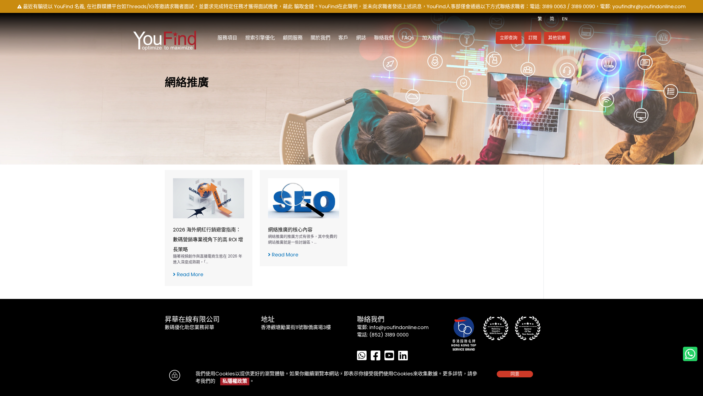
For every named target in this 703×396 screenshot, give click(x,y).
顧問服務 (293, 37)
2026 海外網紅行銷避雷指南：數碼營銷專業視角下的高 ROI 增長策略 (208, 239)
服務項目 (227, 37)
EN (564, 19)
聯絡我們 (384, 37)
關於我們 (320, 37)
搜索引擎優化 (260, 37)
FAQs (408, 37)
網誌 (361, 37)
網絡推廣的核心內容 (290, 229)
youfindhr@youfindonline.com (649, 6)
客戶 (343, 37)
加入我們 (432, 37)
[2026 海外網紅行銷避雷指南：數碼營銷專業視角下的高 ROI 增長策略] (208, 197)
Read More (189, 274)
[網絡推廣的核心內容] (303, 197)
